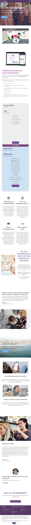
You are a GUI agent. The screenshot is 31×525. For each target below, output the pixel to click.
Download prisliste (15, 185)
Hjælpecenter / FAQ (23, 509)
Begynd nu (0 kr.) (15, 142)
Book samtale (5, 482)
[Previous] (1, 265)
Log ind (12, 509)
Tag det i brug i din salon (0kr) (15, 501)
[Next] (13, 265)
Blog (21, 511)
